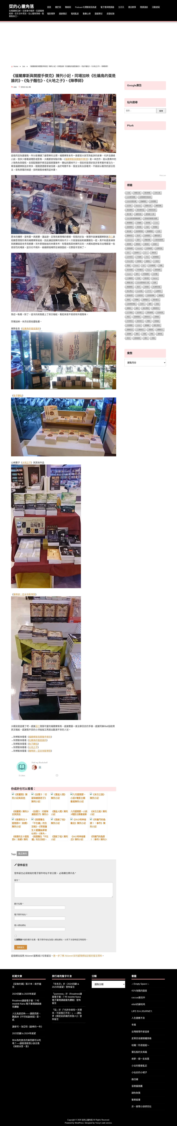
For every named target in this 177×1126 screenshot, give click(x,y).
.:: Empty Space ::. (140, 984)
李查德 (151, 329)
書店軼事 (132, 7)
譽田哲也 (156, 308)
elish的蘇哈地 (138, 1004)
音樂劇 (157, 317)
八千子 (149, 291)
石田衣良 (160, 312)
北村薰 (155, 274)
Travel (136, 265)
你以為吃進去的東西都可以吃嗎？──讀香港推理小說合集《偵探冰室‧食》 (26, 1043)
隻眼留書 (136, 1100)
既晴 (128, 299)
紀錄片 (155, 244)
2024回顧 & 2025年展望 (24, 994)
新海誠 (157, 321)
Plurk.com (163, 175)
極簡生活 (130, 329)
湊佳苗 (147, 244)
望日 (146, 338)
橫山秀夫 (130, 291)
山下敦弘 (130, 312)
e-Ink (156, 222)
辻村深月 (130, 257)
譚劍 (137, 334)
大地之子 (26, 462)
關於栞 (58, 7)
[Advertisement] (88, 42)
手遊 (138, 278)
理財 (150, 304)
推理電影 (130, 222)
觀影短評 (157, 235)
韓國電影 (130, 287)
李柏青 (154, 252)
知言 (128, 338)
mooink (139, 248)
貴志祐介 (140, 321)
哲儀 (153, 338)
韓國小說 (130, 282)
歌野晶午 (146, 299)
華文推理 (147, 193)
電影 (148, 321)
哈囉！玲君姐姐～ (140, 1045)
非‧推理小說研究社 (141, 1106)
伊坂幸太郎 (152, 210)
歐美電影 (137, 317)
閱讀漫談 (144, 7)
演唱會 (138, 244)
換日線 (135, 1079)
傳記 (128, 317)
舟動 (144, 334)
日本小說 (157, 193)
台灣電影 (147, 235)
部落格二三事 (150, 214)
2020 (138, 325)
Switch (129, 274)
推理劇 (155, 227)
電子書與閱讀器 (107, 7)
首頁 (49, 7)
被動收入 (160, 329)
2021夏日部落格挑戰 (133, 218)
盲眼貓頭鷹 (137, 1086)
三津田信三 (140, 329)
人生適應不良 (138, 1018)
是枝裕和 (157, 270)
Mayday (138, 205)
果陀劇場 (150, 312)
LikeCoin (130, 240)
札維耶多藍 (156, 287)
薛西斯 (129, 244)
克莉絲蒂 (130, 248)
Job (15, 87)
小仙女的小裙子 (139, 1072)
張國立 (148, 261)
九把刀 (142, 304)
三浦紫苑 (130, 278)
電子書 (129, 214)
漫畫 (160, 265)
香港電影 (156, 257)
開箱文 (129, 308)
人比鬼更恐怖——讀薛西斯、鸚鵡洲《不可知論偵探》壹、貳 (26, 1016)
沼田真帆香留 (131, 304)
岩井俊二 (140, 312)
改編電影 (143, 201)
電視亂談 (75, 14)
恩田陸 (148, 222)
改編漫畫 (147, 240)
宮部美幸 (130, 227)
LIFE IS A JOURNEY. (142, 1011)
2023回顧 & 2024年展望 (24, 1033)
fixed (148, 270)
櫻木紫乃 (156, 299)
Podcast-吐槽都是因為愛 (85, 7)
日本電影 (153, 201)
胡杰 (137, 274)
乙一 (146, 252)
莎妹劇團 (146, 274)
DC (144, 265)
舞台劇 (129, 231)
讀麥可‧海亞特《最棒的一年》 (27, 1026)
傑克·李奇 (157, 325)
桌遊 (157, 304)
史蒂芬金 (159, 248)
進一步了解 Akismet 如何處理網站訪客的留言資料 (77, 956)
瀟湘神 (129, 334)
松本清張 (130, 270)
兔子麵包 (17, 395)
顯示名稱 (18, 904)
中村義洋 (140, 270)
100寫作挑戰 (131, 197)
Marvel (155, 278)
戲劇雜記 (63, 14)
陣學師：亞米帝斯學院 (24, 594)
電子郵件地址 (20, 915)
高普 (154, 282)
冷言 (147, 257)
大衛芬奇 (140, 295)
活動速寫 (156, 7)
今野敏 (136, 299)
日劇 (147, 227)
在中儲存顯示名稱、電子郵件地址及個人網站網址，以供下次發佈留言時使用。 (51, 940)
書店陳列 (22, 853)
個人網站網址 (20, 925)
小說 (128, 193)
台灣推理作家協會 (145, 197)
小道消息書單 (159, 240)
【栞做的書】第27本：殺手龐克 (26, 985)
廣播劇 (147, 325)
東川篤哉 (146, 308)
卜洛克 (157, 261)
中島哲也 (130, 321)
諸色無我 (136, 1093)
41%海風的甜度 (139, 991)
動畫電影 (150, 231)
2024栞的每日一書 (143, 282)
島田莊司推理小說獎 (151, 218)
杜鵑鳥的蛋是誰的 (31, 328)
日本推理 (152, 265)
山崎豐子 (158, 291)
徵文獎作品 (140, 210)
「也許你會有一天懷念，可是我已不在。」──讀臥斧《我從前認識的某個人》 (67, 1013)
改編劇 (139, 222)
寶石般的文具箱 (139, 1052)
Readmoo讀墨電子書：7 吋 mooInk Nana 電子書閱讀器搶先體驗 (26, 1003)
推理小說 (137, 193)
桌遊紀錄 (110, 14)
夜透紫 (147, 287)
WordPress (79, 1123)
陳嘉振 (161, 295)
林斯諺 (139, 261)
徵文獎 (147, 278)
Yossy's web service (103, 1123)
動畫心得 (87, 14)
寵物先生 (130, 235)
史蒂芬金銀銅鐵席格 (141, 1038)
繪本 (137, 308)
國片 (138, 240)
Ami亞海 (139, 291)
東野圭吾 (138, 214)
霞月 (138, 287)
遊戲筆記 (98, 14)
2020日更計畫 (131, 201)
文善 (158, 231)
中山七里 (130, 261)
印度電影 (130, 325)
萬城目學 (130, 295)
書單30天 (148, 205)
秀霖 (128, 265)
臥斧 (138, 235)
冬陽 (134, 1025)
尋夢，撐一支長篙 (140, 1059)
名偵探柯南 (139, 231)
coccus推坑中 (138, 997)
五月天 (121, 7)
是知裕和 (137, 338)
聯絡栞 (68, 7)
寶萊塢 (160, 334)
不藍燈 (139, 257)
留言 (16, 880)
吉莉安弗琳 (150, 295)
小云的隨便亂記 (139, 1066)
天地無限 (149, 248)
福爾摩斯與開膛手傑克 (76, 159)
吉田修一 (137, 252)
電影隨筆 (51, 14)
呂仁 (110, 237)
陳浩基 (139, 227)
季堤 (151, 334)
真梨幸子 (147, 317)
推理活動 (158, 205)
